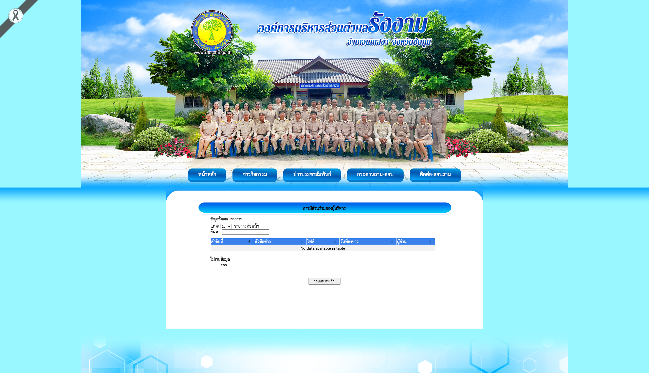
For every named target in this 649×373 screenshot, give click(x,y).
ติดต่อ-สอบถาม (435, 174)
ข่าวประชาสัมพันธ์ (312, 174)
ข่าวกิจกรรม (255, 174)
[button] (217, 241)
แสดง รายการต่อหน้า (234, 226)
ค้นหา (215, 231)
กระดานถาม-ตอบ (375, 174)
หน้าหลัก (207, 174)
